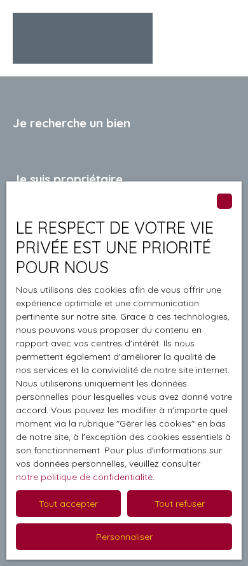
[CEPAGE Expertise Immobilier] (82, 38)
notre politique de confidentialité (84, 477)
